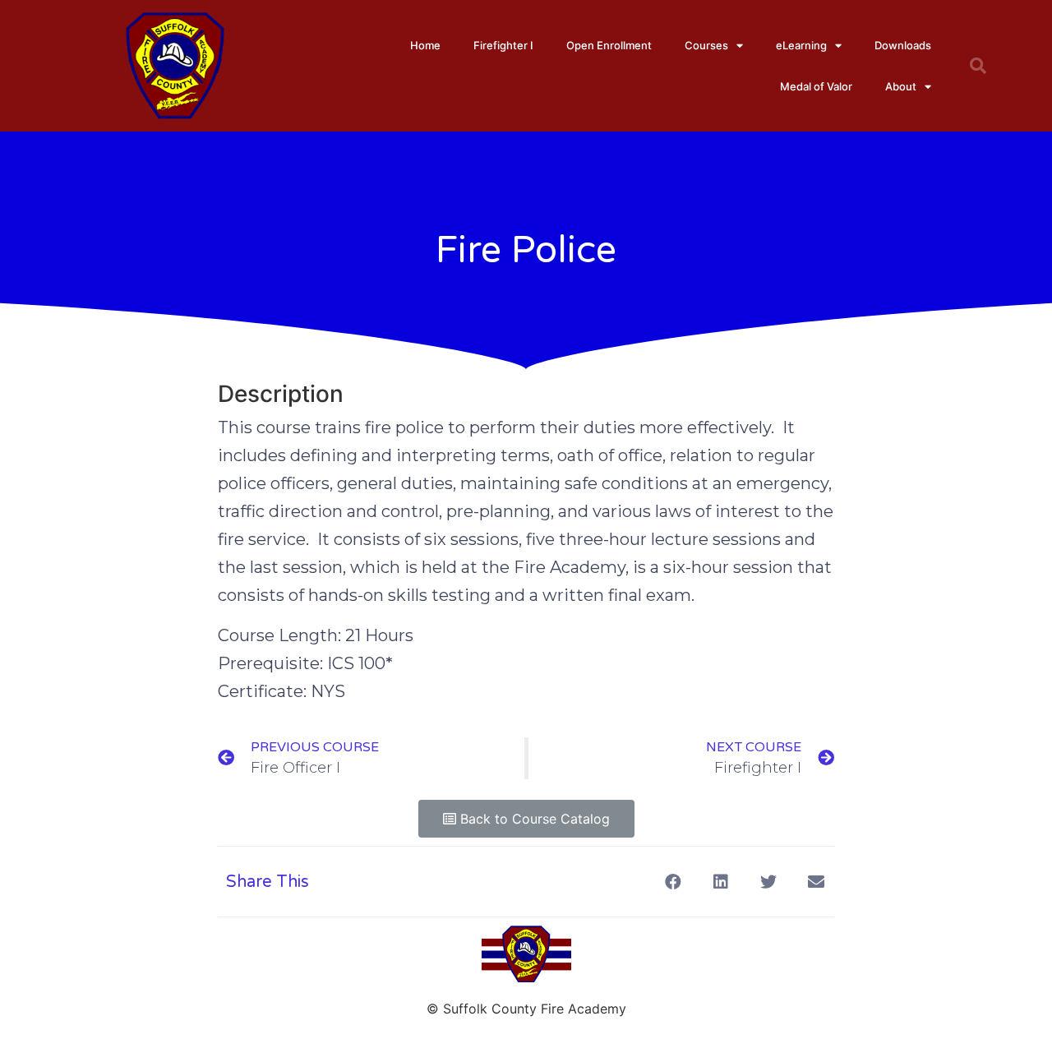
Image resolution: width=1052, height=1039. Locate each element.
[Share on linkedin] (720, 881)
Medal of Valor (816, 86)
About (900, 86)
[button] (526, 819)
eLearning (801, 45)
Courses (706, 45)
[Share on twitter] (768, 881)
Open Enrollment (609, 45)
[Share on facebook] (672, 881)
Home (425, 45)
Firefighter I (503, 45)
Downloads (902, 45)
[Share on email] (815, 881)
